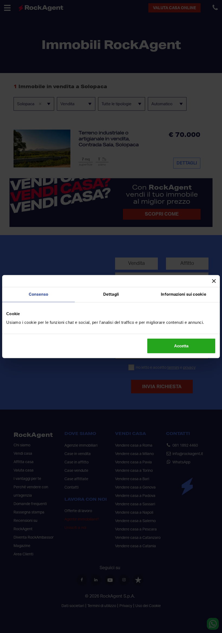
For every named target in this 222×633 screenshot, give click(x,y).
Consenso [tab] (38, 294)
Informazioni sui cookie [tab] (183, 294)
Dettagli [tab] (111, 294)
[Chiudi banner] (214, 281)
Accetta (181, 345)
